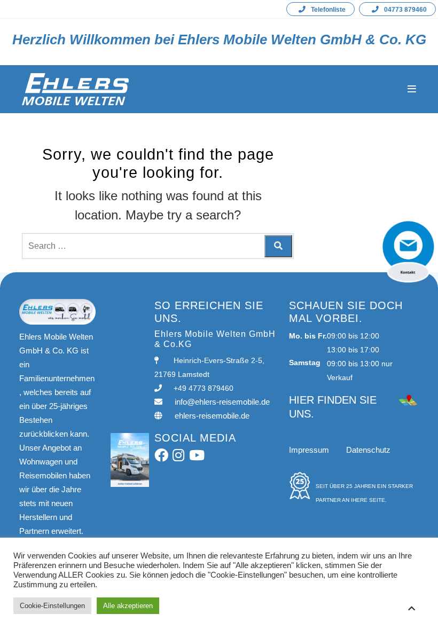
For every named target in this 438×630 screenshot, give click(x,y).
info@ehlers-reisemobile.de (222, 401)
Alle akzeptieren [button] (128, 606)
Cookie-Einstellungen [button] (52, 606)
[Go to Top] (411, 608)
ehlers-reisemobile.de (212, 415)
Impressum (309, 449)
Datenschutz (368, 449)
